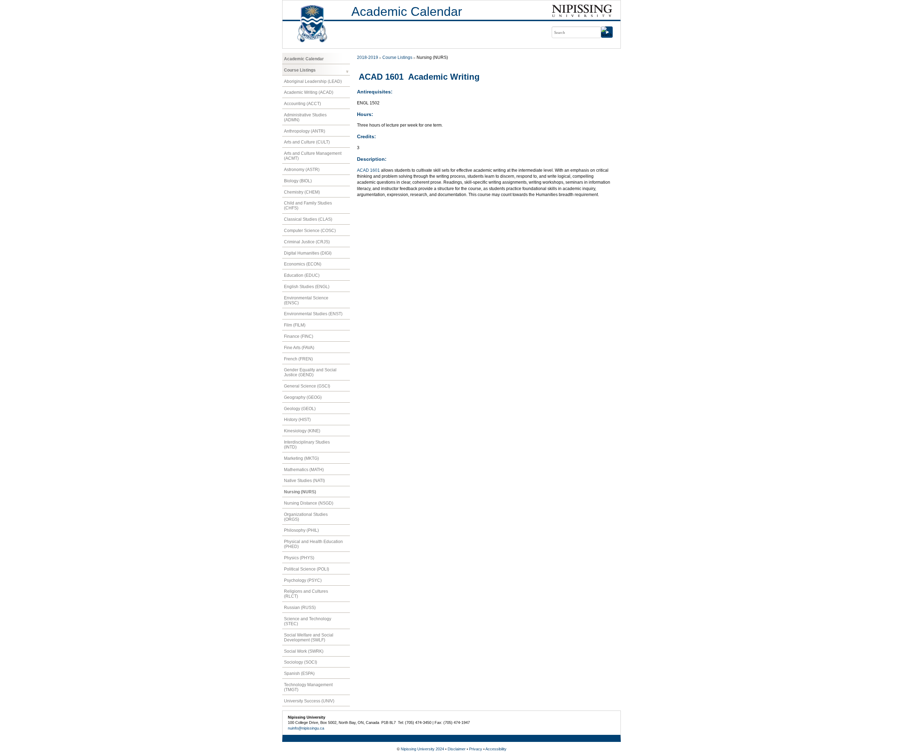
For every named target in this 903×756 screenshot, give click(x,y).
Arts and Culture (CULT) (307, 142)
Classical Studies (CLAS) (308, 219)
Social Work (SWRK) (303, 651)
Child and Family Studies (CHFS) (308, 206)
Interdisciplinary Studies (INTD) (307, 445)
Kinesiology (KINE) (302, 430)
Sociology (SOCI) (300, 662)
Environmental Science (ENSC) (306, 300)
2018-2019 (367, 57)
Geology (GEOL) (300, 408)
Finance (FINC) (298, 336)
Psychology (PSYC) (303, 580)
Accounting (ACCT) (302, 103)
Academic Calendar (406, 11)
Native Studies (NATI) (304, 480)
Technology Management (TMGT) (308, 687)
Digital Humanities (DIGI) (308, 253)
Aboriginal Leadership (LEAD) (313, 81)
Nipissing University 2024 (422, 749)
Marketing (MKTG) (301, 458)
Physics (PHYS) (299, 557)
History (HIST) (297, 419)
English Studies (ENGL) (306, 286)
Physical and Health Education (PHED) (313, 544)
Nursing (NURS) (300, 491)
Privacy (475, 749)
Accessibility (496, 749)
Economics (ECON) (302, 264)
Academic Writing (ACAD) (308, 92)
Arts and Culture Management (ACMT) (312, 156)
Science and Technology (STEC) (307, 621)
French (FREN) (298, 358)
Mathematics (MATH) (304, 469)
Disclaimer (457, 749)
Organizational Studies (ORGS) (306, 517)
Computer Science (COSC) (310, 230)
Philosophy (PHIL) (301, 530)
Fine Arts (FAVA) (299, 347)
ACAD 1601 (368, 170)
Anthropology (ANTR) (304, 131)
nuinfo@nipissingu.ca (306, 728)
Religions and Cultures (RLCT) (306, 594)
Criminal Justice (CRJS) (307, 241)
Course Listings (300, 70)
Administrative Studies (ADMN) (305, 117)
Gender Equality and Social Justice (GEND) (310, 372)
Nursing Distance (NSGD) (308, 503)
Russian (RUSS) (300, 607)
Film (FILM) (294, 325)
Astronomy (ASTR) (302, 169)
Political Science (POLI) (306, 569)
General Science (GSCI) (307, 386)
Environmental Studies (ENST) (313, 313)
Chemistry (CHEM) (302, 192)
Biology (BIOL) (298, 180)
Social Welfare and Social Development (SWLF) (308, 637)
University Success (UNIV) (309, 701)
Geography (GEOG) (303, 397)
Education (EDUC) (302, 275)
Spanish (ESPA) (299, 673)
